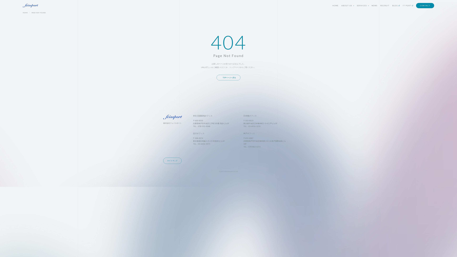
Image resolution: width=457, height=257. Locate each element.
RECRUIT (384, 6)
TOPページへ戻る (229, 77)
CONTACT (425, 6)
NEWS (374, 6)
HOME (335, 6)
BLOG (395, 6)
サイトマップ (172, 161)
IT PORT (407, 6)
